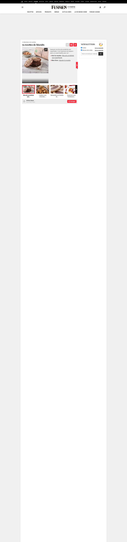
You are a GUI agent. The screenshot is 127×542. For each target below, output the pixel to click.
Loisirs (87, 1)
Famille (67, 1)
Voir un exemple (99, 48)
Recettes (41, 1)
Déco (46, 1)
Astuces (38, 12)
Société (77, 1)
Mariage (61, 1)
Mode (25, 1)
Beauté (31, 1)
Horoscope (93, 1)
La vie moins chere (80, 12)
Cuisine (36, 1)
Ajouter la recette (64, 60)
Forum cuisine (95, 12)
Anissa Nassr (30, 100)
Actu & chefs (66, 12)
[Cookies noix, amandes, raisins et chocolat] (75, 44)
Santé (72, 1)
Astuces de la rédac (87, 50)
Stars (82, 1)
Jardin (51, 1)
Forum (104, 1)
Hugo (99, 1)
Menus (56, 12)
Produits (48, 12)
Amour (56, 1)
